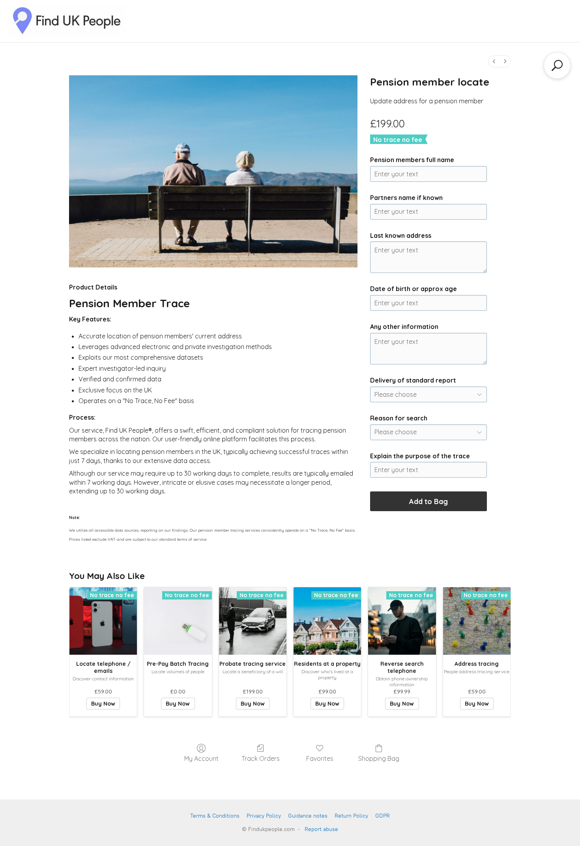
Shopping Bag (378, 758)
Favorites (319, 758)
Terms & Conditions (214, 815)
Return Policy (351, 815)
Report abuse (321, 829)
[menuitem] (494, 61)
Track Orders (260, 758)
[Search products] (557, 65)
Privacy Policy (264, 815)
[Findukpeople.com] (67, 21)
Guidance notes (307, 815)
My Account (201, 758)
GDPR (382, 815)
